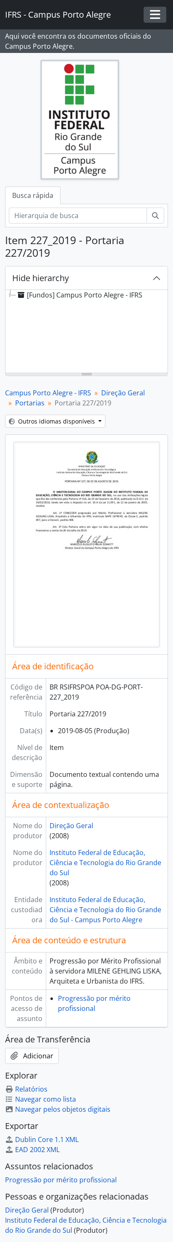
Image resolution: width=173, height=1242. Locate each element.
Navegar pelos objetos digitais (62, 1109)
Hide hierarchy (40, 278)
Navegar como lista (45, 1099)
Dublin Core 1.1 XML (47, 1139)
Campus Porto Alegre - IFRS (48, 392)
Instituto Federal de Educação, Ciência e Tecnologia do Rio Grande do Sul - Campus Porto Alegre (105, 909)
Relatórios (31, 1089)
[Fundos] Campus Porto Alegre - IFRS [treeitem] (84, 295)
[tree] (86, 332)
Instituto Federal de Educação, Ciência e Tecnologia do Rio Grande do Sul (105, 862)
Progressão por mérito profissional (61, 1179)
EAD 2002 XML (37, 1149)
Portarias (30, 403)
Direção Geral (123, 392)
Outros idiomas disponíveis (56, 421)
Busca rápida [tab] (32, 195)
